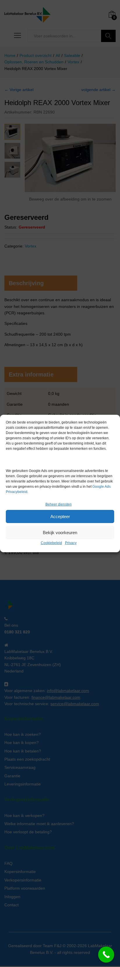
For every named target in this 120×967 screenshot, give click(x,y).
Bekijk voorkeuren (60, 532)
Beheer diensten (58, 504)
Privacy (71, 543)
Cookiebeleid (51, 543)
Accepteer (60, 516)
